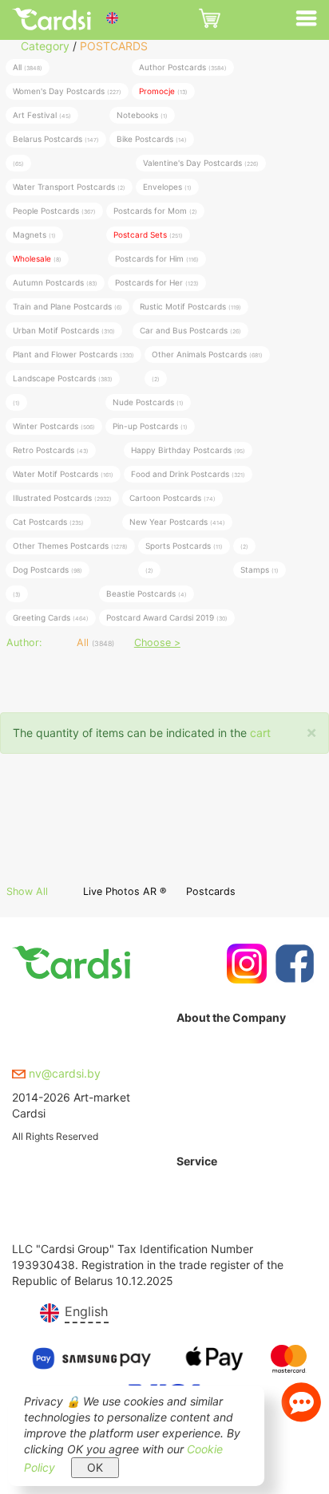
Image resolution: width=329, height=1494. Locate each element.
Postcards (211, 891)
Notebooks (142, 115)
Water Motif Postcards (63, 474)
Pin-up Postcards (150, 426)
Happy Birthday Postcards (188, 450)
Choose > (157, 642)
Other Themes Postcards (70, 545)
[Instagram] (245, 964)
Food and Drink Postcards (188, 474)
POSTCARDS (114, 46)
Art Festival (42, 115)
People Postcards (54, 210)
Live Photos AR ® (124, 891)
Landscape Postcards (63, 378)
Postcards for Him (157, 258)
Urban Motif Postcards (64, 330)
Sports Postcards (184, 545)
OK (95, 1467)
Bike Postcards (152, 139)
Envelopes (167, 186)
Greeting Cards (51, 617)
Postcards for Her (157, 282)
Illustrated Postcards (62, 498)
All (27, 67)
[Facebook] (293, 964)
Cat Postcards (48, 521)
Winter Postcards (54, 426)
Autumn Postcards (55, 282)
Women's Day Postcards (67, 91)
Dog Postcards (47, 569)
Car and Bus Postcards (190, 330)
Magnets (34, 234)
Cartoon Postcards (172, 498)
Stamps (259, 569)
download (202, 1229)
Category (45, 46)
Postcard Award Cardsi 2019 (167, 617)
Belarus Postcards (56, 139)
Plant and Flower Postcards (73, 354)
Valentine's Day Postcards (201, 163)
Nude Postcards (148, 402)
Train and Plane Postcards (67, 306)
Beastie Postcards (146, 593)
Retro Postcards (51, 450)
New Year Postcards (177, 521)
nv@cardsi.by (63, 1073)
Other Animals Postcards (207, 354)
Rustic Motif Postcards (190, 306)
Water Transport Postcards (69, 186)
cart (260, 732)
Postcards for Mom (155, 210)
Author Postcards (183, 67)
